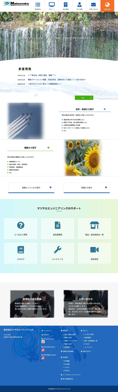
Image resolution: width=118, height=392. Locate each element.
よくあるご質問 (20, 234)
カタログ (20, 259)
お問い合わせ (93, 9)
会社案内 (65, 357)
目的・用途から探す (85, 109)
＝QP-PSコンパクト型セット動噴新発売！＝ (44, 84)
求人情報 (80, 9)
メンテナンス (57, 259)
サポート (52, 9)
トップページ (47, 331)
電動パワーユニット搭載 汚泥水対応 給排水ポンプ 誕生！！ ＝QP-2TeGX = (57, 79)
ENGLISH (107, 9)
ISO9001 (67, 370)
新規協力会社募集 (68, 351)
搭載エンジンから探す (31, 187)
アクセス (66, 367)
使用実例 (94, 259)
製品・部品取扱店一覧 (94, 234)
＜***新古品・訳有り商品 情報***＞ (42, 75)
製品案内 (38, 9)
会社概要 (67, 361)
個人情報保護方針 (68, 379)
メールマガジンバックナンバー (72, 375)
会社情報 (66, 9)
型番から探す (86, 187)
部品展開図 (57, 234)
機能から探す (30, 147)
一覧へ (83, 98)
